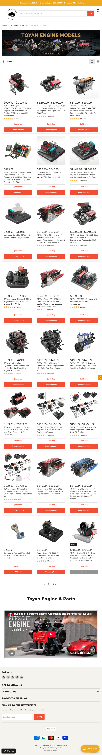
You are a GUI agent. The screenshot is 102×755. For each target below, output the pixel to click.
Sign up (39, 716)
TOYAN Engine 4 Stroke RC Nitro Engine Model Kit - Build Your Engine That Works (17, 301)
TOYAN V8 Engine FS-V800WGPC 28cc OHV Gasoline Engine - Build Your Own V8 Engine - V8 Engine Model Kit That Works (17, 111)
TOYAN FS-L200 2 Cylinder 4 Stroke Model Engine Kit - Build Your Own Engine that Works (83, 365)
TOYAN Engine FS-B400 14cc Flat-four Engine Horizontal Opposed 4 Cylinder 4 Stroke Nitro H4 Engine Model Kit (82, 557)
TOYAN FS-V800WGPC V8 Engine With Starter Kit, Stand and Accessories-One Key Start (83, 174)
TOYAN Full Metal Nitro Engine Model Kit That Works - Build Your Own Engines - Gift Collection (16, 431)
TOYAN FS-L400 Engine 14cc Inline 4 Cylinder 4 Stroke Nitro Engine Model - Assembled (50, 491)
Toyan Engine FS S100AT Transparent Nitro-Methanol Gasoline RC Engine (48, 555)
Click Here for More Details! (72, 3)
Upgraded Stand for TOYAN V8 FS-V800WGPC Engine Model (17, 236)
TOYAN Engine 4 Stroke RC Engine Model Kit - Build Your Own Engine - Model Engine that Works (18, 492)
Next (54, 584)
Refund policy (62, 745)
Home (4, 25)
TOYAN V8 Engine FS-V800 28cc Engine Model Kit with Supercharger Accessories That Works (84, 239)
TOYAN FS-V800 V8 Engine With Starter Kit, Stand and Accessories (84, 301)
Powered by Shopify (51, 750)
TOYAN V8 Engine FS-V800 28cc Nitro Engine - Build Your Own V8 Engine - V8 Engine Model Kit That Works (51, 109)
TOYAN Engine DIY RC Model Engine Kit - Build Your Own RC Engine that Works (50, 429)
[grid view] (92, 61)
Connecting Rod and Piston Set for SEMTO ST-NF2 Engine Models (17, 555)
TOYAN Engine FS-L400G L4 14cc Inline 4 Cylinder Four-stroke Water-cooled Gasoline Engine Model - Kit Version (49, 303)
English (49, 728)
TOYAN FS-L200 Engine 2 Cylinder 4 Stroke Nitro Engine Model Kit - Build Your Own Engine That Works (16, 367)
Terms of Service (48, 745)
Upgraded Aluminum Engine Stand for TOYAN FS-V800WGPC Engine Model (49, 174)
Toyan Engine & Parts (19, 25)
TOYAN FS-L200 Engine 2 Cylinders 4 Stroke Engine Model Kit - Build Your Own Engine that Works (50, 367)
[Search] (90, 13)
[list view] (97, 61)
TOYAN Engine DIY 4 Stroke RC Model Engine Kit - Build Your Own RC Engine (83, 429)
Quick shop (18, 124)
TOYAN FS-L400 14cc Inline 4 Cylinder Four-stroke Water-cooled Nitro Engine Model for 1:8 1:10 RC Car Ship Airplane (51, 239)
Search (37, 745)
